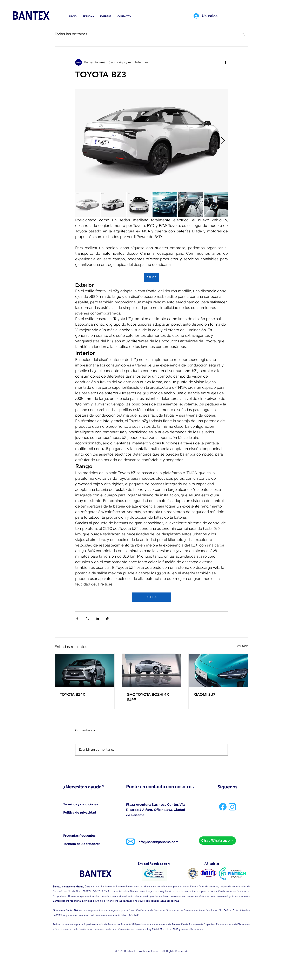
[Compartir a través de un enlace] (107, 618)
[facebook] (223, 806)
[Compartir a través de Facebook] (77, 618)
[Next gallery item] (223, 141)
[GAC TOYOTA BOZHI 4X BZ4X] (151, 670)
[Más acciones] (225, 62)
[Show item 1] (87, 204)
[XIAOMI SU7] (218, 670)
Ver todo (242, 646)
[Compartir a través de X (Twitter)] (87, 618)
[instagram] (232, 806)
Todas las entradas (71, 34)
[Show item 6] (216, 204)
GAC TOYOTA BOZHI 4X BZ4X (148, 697)
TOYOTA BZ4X (72, 694)
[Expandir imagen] (151, 140)
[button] (243, 34)
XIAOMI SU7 (204, 694)
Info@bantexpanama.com (158, 842)
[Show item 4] (165, 204)
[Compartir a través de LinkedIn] (97, 618)
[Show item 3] (139, 204)
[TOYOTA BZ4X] (84, 670)
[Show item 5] (190, 204)
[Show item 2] (113, 204)
